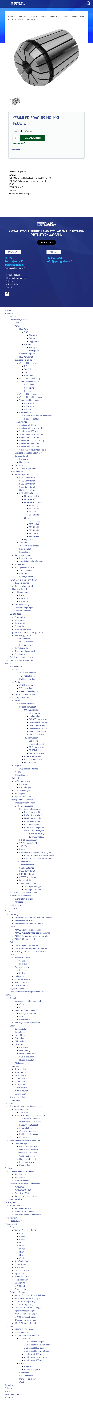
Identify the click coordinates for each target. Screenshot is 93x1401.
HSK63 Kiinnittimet (27, 490)
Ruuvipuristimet (22, 583)
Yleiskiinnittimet (26, 864)
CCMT (21, 1233)
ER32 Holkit (34, 511)
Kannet (22, 849)
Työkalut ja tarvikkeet (29, 546)
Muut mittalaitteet (23, 629)
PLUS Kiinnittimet (27, 871)
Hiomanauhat (16, 1066)
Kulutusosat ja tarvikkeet (26, 1152)
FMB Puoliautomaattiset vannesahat (31, 948)
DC (25, 366)
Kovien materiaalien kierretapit (38, 415)
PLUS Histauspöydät (33, 821)
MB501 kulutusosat (37, 731)
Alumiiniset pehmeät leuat (31, 561)
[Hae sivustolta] (88, 3)
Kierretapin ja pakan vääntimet (28, 453)
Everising (14, 914)
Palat (12, 1227)
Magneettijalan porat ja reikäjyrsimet (26, 632)
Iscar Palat (19, 1267)
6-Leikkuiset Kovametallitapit (32, 450)
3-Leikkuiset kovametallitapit (32, 434)
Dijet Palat (19, 1273)
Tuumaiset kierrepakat (29, 400)
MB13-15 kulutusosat (38, 719)
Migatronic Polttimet (28, 769)
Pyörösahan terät (22, 967)
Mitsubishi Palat (22, 1276)
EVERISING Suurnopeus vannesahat (30, 923)
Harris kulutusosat (27, 1159)
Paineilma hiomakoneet (25, 1010)
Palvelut (8, 1388)
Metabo (22, 1004)
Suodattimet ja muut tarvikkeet (28, 1196)
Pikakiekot (19, 1063)
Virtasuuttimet (35, 713)
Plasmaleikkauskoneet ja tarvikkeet (25, 1106)
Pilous (12, 926)
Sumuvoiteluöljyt (22, 604)
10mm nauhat (21, 1072)
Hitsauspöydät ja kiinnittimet (22, 800)
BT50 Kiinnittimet (27, 481)
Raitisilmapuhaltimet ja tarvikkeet (25, 1183)
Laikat (12, 1026)
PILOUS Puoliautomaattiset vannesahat (32, 933)
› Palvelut (9, 281)
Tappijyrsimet (21, 422)
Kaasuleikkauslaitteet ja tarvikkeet (25, 1140)
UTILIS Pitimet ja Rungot (25, 1323)
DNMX (22, 1249)
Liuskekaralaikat (26, 1057)
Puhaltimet (19, 1187)
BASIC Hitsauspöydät (33, 815)
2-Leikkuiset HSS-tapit (29, 425)
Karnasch (23, 459)
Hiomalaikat (20, 1032)
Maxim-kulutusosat (27, 1131)
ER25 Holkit (34, 508)
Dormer (27, 344)
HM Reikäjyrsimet (22, 648)
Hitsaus (8, 663)
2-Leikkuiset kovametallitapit (32, 428)
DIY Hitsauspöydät (32, 812)
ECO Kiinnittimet (26, 868)
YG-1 (26, 332)
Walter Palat (20, 1264)
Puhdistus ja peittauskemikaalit (24, 892)
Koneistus (12, 16)
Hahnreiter (29, 375)
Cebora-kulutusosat (28, 1128)
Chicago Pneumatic (27, 1013)
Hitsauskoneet (16, 666)
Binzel (17, 700)
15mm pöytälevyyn (32, 889)
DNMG (22, 1245)
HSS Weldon (24, 638)
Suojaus (8, 1168)
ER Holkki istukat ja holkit (58, 16)
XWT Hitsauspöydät (28, 843)
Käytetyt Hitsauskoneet (25, 694)
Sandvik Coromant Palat (25, 1230)
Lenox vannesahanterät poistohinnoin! (27, 991)
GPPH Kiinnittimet (22, 861)
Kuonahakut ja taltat (24, 899)
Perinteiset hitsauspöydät (30, 809)
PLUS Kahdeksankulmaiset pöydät (39, 855)
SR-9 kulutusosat (36, 747)
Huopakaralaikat (26, 1060)
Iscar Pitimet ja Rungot (25, 1304)
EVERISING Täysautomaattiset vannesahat (33, 917)
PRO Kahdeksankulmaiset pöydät (39, 858)
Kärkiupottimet (21, 456)
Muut (21, 1258)
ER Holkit (74, 16)
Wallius (18, 682)
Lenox (22, 961)
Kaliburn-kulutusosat (28, 1125)
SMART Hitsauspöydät (34, 830)
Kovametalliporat (27, 353)
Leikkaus (9, 1103)
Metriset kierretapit (28, 363)
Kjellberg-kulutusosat (29, 1134)
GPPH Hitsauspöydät (24, 806)
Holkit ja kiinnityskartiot (25, 567)
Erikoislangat (25, 787)
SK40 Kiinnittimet (27, 484)
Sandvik (13, 316)
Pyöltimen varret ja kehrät (21, 657)
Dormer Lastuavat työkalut (27, 1335)
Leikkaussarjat (21, 1143)
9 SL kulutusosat (36, 744)
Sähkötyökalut (11, 1202)
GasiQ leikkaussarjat (28, 1146)
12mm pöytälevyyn (32, 886)
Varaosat (19, 902)
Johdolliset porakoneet (25, 1208)
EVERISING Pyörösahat (25, 920)
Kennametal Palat (23, 1270)
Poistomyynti (11, 1224)
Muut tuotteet (11, 1218)
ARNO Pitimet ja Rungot (25, 1317)
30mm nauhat (21, 1081)
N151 (21, 1255)
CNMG (22, 1236)
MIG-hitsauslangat (23, 781)
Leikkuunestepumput (24, 607)
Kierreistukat (25, 549)
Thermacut (24, 1112)
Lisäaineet (14, 778)
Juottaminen (15, 905)
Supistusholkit (30, 539)
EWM (17, 669)
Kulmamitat (20, 626)
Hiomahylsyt (25, 1050)
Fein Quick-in (25, 645)
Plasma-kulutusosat (33, 759)
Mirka (21, 1016)
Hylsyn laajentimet (27, 1053)
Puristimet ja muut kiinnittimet (23, 580)
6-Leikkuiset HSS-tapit (29, 446)
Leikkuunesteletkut (23, 611)
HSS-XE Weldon (26, 641)
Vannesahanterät (22, 957)
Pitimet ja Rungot (17, 1292)
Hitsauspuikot (21, 793)
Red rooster (24, 1019)
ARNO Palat (20, 1286)
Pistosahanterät (22, 982)
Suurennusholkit (26, 573)
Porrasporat (20, 654)
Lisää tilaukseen (33, 138)
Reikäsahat (19, 976)
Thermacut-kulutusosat (29, 1118)
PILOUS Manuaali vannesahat (28, 930)
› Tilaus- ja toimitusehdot (16, 278)
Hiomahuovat (16, 1100)
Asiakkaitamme (12, 1394)
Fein (21, 1007)
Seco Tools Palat (22, 1261)
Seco (17, 323)
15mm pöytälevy (36, 837)
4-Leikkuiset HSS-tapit (29, 437)
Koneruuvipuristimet (24, 586)
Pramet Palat (21, 1289)
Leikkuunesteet (21, 592)
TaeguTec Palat (21, 1280)
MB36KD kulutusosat (38, 728)
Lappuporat (34, 341)
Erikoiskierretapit (27, 412)
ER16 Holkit (34, 524)
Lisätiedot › (17, 150)
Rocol (21, 595)
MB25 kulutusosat (37, 725)
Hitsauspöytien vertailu (25, 803)
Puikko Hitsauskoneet (28, 679)
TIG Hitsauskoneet (27, 676)
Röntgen (23, 964)
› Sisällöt (8, 287)
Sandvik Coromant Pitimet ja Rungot (31, 1295)
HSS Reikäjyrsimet (23, 635)
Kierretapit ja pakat (23, 360)
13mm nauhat (21, 1075)
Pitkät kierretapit (31, 419)
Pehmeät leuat (26, 558)
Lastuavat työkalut (18, 319)
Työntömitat (20, 617)
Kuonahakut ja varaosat (20, 895)
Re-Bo (22, 973)
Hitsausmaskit (21, 1174)
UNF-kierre (29, 388)
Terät (12, 954)
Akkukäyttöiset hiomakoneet (27, 1022)
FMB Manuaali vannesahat (26, 945)
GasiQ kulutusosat (27, 1156)
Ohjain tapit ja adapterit (25, 651)
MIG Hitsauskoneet (27, 672)
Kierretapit (24, 1372)
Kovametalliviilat (17, 1097)
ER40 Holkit (34, 515)
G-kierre (27, 391)
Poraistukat (20, 564)
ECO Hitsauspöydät (32, 818)
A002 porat (34, 347)
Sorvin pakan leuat (23, 555)
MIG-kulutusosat (31, 710)
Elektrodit (33, 741)
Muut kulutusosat (36, 734)
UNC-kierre (29, 384)
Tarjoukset (9, 1385)
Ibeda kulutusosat (27, 1162)
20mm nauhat (21, 1078)
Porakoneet (15, 1205)
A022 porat (34, 350)
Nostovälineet (16, 1221)
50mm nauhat (21, 1084)
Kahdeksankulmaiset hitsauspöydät (35, 852)
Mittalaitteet (15, 614)
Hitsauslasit (20, 1177)
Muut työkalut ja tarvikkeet (22, 660)
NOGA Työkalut (21, 1332)
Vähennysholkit (26, 570)
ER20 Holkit (34, 527)
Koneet (13, 998)
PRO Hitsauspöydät (32, 824)
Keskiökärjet (24, 552)
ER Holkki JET (30, 499)
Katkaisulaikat (21, 1029)
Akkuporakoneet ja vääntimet (28, 1214)
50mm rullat (20, 1094)
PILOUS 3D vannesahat (25, 939)
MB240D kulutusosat (38, 722)
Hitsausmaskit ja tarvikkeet (22, 1171)
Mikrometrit (20, 620)
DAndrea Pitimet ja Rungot (26, 1320)
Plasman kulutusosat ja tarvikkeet (30, 1115)
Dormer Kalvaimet (27, 1379)
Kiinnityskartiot (26, 577)
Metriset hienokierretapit (30, 378)
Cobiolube (23, 598)
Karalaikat (19, 1044)
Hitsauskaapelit (21, 775)
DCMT (21, 1242)
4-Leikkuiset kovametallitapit (37, 1357)
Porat (17, 326)
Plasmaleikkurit (22, 1109)
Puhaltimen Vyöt (22, 1193)
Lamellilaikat (20, 1035)
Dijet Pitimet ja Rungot (25, 1311)
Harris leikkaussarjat (28, 1149)
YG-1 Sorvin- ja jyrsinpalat (26, 468)
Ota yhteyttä (45, 243)
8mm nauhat (20, 1069)
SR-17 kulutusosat (37, 750)
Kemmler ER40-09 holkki (25, 20)
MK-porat (33, 338)
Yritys (7, 1391)
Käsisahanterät (21, 985)
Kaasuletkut (24, 1165)
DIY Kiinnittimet (26, 880)
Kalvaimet (19, 465)
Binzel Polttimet (26, 703)
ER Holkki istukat (31, 496)
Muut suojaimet (16, 1199)
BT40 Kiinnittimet (27, 477)
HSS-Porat (23, 329)
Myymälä (9, 1397)
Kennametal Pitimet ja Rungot (28, 1307)
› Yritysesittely (11, 284)
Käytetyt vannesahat (19, 988)
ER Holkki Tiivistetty (33, 502)
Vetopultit (23, 542)
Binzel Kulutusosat (27, 707)
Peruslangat (24, 784)
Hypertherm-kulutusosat (30, 1122)
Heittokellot (20, 623)
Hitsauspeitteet (16, 908)
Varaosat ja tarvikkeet (20, 697)
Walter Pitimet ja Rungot (26, 1301)
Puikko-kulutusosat (32, 756)
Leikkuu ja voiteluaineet (20, 589)
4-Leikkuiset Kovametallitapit (32, 440)
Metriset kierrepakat (28, 394)
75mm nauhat (21, 1088)
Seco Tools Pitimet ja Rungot (27, 1298)
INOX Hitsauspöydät (28, 840)
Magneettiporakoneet (24, 1211)
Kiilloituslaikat (21, 1041)
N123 (21, 1252)
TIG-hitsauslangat (22, 790)
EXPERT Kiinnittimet (28, 877)
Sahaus (8, 911)
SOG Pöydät (24, 846)
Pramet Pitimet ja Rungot (26, 1314)
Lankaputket (34, 716)
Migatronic (19, 765)
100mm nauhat (21, 1091)
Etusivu (8, 310)
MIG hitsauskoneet (27, 685)
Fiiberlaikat (20, 1038)
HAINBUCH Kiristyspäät (25, 1329)
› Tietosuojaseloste (13, 275)
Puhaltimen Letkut (23, 1190)
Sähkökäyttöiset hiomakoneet (28, 1001)
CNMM (22, 1239)
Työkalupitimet (24, 16)
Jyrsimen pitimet (39, 16)
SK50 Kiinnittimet (27, 487)
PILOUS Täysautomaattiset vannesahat (32, 936)
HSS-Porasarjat (26, 357)
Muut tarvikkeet (31, 762)
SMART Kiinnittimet (28, 883)
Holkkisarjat (34, 505)
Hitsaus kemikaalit (23, 796)
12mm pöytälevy (36, 834)
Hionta (8, 995)
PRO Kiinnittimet (26, 874)
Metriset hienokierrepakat (31, 397)
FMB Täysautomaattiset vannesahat (31, 951)
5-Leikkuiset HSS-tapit (29, 443)
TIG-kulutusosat (31, 738)
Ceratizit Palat (21, 1283)
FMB (12, 942)
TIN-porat (33, 335)
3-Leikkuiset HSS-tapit (29, 431)
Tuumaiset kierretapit (29, 381)
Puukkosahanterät (23, 979)
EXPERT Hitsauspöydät (34, 827)
